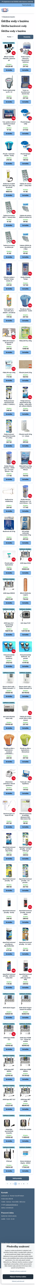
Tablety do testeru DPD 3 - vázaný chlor (9, 216)
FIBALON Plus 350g (25, 341)
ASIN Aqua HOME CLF (9, 1038)
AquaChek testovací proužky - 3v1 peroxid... (25, 880)
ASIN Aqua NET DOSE (25, 1100)
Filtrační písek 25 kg (25, 372)
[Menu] (32, 10)
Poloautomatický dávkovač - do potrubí (25, 656)
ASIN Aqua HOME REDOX (25, 1070)
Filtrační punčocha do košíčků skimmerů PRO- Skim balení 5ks (25, 816)
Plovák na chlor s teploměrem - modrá (25, 310)
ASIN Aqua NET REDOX (9, 1070)
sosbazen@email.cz (12, 1205)
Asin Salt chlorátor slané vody (9, 717)
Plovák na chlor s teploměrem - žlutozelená (25, 750)
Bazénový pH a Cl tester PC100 (9, 814)
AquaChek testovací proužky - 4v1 (9, 880)
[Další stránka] (27, 1183)
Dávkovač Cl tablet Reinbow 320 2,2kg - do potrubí (9, 185)
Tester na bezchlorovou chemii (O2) (25, 92)
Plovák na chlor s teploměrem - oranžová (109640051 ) (9, 751)
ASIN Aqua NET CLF (9, 1099)
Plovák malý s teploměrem (9, 564)
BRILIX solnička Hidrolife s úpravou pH (9, 58)
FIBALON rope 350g (9, 372)
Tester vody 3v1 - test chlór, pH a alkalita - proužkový (9, 310)
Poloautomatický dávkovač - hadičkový (9, 656)
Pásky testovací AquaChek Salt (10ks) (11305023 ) (9, 402)
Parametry (26, 37)
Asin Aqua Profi (25, 623)
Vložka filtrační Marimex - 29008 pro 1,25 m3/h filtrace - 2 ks (9, 468)
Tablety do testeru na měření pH (9, 246)
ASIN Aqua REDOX (9, 593)
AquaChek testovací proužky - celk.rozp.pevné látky (25, 976)
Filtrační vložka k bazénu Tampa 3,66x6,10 (9, 279)
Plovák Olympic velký (25, 123)
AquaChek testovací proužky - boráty (9, 911)
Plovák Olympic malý (25, 154)
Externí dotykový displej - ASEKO (25, 1162)
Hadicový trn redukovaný (9, 500)
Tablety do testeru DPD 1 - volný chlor (25, 184)
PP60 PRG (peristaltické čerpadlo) (9, 1131)
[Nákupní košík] (27, 10)
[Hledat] (22, 10)
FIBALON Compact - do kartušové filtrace (9, 342)
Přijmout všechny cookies (18, 1277)
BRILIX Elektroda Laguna (25, 594)
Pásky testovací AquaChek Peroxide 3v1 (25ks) (9, 436)
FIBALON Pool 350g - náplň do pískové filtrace (25, 467)
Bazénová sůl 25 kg (9, 531)
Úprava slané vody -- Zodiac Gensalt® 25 (25, 687)
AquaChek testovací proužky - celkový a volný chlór (9, 976)
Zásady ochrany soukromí (18, 1271)
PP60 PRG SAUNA (25, 1129)
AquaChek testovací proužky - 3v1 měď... (25, 943)
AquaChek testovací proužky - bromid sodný (25, 912)
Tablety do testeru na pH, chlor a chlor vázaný (25, 718)
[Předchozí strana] (7, 1183)
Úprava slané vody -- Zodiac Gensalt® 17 (9, 687)
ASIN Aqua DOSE (25, 563)
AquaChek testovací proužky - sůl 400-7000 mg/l (25, 849)
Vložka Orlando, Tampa (25, 278)
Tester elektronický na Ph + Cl (9, 91)
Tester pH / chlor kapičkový (25, 783)
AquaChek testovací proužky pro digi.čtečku (9, 849)
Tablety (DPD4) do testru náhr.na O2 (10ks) (25, 247)
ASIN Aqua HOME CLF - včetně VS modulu (25, 1039)
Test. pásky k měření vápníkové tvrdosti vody (9, 123)
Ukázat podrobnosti (18, 1281)
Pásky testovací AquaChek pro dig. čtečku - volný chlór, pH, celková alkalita (25, 403)
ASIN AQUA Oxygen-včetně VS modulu (25, 1008)
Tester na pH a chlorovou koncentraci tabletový (25, 59)
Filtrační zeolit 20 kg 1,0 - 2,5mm (25, 435)
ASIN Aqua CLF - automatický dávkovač (9, 624)
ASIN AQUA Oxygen (9, 1007)
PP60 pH (9, 1161)
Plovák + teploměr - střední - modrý (9, 154)
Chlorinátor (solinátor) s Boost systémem (9, 783)
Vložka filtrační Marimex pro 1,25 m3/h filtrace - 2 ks (25, 501)
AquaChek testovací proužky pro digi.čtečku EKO (9, 944)
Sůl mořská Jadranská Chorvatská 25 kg (25, 533)
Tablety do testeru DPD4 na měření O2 (25, 216)
